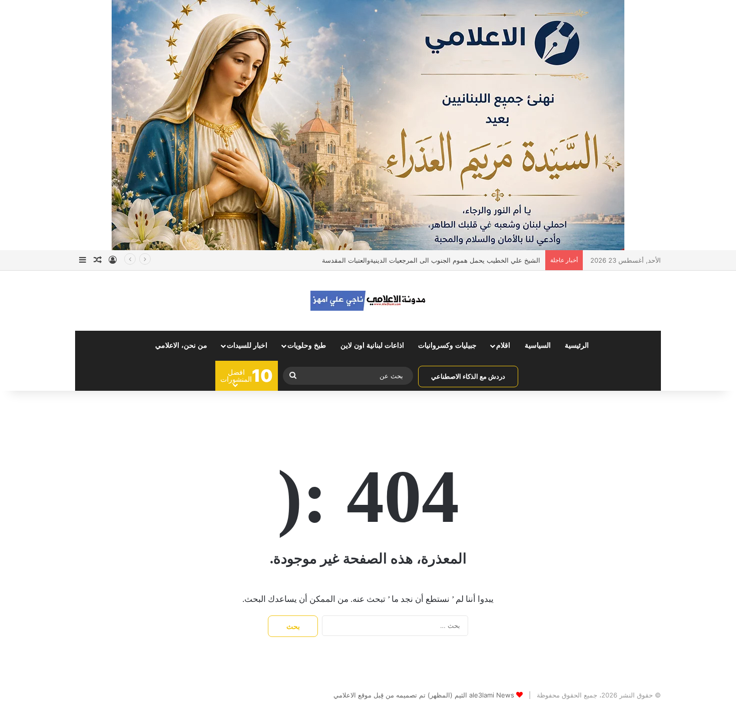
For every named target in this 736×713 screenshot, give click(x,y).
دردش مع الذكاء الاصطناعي (468, 376)
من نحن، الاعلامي (181, 345)
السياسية (538, 345)
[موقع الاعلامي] (368, 301)
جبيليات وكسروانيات (447, 345)
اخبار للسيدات (247, 345)
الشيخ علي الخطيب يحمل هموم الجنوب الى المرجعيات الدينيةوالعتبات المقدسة (431, 260)
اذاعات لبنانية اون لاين (372, 345)
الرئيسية (577, 345)
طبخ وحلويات (306, 345)
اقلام (503, 345)
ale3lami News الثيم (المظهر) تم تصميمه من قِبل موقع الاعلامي (423, 695)
